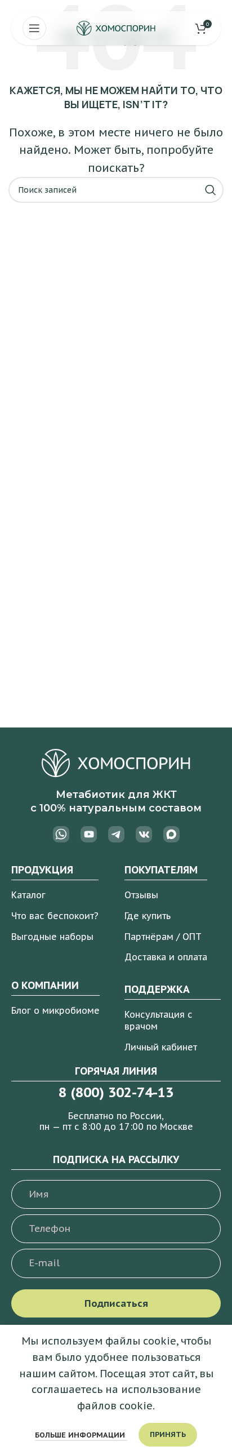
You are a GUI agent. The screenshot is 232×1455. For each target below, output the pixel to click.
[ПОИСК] (211, 190)
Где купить (147, 915)
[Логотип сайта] (116, 27)
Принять (168, 1434)
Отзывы (141, 894)
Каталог (28, 894)
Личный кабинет (160, 1047)
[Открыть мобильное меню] (34, 28)
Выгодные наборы (52, 936)
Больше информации (81, 1435)
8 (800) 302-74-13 (116, 1092)
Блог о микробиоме (55, 1010)
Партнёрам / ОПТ (163, 936)
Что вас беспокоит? (55, 915)
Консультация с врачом (158, 1020)
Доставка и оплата (165, 956)
